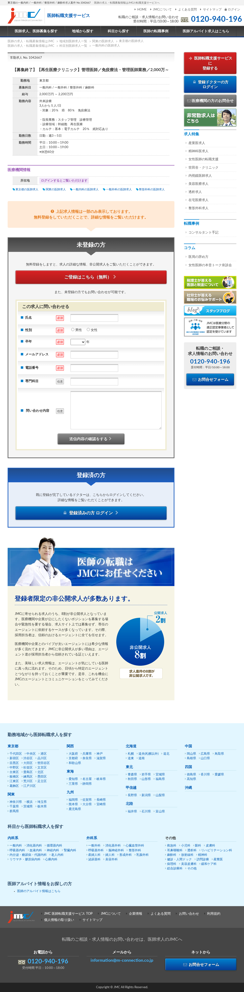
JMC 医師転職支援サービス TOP (68, 913)
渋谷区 (28, 758)
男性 (78, 330)
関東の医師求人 (56, 189)
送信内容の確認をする (88, 439)
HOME (142, 9)
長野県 (132, 795)
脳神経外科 (116, 850)
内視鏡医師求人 (200, 175)
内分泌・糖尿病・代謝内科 (28, 855)
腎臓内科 (70, 850)
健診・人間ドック (179, 859)
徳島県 (191, 774)
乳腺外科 (142, 855)
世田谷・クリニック (203, 167)
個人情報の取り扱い (59, 920)
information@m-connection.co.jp (122, 960)
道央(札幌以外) (148, 753)
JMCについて (162, 9)
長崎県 (101, 799)
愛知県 (73, 779)
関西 (70, 746)
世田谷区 (43, 763)
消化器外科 (113, 845)
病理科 (171, 864)
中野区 (14, 767)
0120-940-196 (216, 19)
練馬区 (28, 776)
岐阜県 (101, 779)
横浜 (29, 802)
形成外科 (125, 855)
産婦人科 (94, 855)
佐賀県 (87, 799)
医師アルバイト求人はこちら (206, 31)
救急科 (171, 845)
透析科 (192, 850)
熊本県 (73, 804)
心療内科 (51, 859)
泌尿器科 (94, 859)
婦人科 (110, 855)
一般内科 (16, 845)
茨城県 (28, 806)
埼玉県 (42, 802)
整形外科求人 (198, 208)
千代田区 (16, 753)
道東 (131, 758)
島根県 (191, 758)
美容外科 (111, 859)
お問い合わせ (189, 913)
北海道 (131, 746)
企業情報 (135, 913)
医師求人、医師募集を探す (36, 31)
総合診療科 (175, 868)
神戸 (100, 753)
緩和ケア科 (209, 864)
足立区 (42, 781)
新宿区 (14, 758)
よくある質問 (187, 9)
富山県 (160, 811)
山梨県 (160, 795)
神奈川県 (16, 802)
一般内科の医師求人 (86, 189)
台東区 (14, 772)
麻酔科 (171, 855)
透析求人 (195, 192)
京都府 (73, 758)
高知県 (191, 779)
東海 (70, 771)
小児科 (185, 845)
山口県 (205, 758)
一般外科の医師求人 (119, 189)
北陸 (129, 803)
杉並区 (28, 767)
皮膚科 (210, 845)
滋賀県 (101, 758)
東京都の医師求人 (26, 189)
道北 (166, 753)
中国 (188, 746)
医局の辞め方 (198, 257)
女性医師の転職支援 (203, 159)
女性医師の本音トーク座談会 (210, 265)
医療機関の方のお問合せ (213, 101)
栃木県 (42, 806)
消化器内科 (34, 845)
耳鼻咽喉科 (175, 850)
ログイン (234, 9)
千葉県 (14, 806)
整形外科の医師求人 (152, 189)
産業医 (218, 859)
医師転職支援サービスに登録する (212, 63)
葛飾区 (14, 786)
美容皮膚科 (189, 864)
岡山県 (191, 753)
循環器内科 (54, 845)
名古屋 (87, 779)
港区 (44, 753)
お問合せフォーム (213, 379)
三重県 (73, 783)
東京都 (13, 746)
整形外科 (135, 850)
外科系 (91, 838)
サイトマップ (212, 9)
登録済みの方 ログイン (91, 513)
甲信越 (131, 787)
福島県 (160, 779)
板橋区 (14, 776)
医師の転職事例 (155, 31)
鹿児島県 (75, 809)
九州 (70, 792)
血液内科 (36, 850)
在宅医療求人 (198, 200)
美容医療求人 (198, 184)
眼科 (198, 845)
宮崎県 (101, 804)
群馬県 (14, 811)
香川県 (205, 774)
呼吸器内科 (17, 850)
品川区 (42, 758)
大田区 (28, 763)
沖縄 (188, 787)
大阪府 (73, 753)
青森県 (132, 774)
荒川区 (28, 781)
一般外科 (94, 845)
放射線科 (187, 855)
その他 (192, 868)
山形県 (146, 779)
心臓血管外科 (135, 845)
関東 (11, 794)
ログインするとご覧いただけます (64, 180)
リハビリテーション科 (216, 850)
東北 (129, 767)
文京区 (42, 767)
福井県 (132, 811)
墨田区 (42, 776)
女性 (94, 330)
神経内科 (53, 850)
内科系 (13, 838)
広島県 (205, 753)
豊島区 (28, 772)
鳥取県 (219, 753)
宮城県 (160, 774)
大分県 (87, 804)
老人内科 (57, 855)
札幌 (131, 753)
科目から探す (118, 31)
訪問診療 (203, 859)
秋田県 (132, 779)
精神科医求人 (198, 151)
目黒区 (14, 763)
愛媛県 (219, 774)
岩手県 (146, 774)
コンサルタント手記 (203, 232)
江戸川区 (29, 786)
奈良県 (87, 758)
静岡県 (87, 783)
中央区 (31, 753)
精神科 (202, 855)
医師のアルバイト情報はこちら (39, 891)
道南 (141, 758)
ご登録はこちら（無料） (88, 277)
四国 (188, 767)
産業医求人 (196, 143)
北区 (40, 772)
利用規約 (213, 913)
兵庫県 (87, 753)
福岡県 (73, 799)
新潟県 (146, 795)
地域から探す (82, 31)
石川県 (146, 811)
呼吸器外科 (96, 850)
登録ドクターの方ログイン (213, 84)
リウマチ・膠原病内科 (25, 859)
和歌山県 (75, 763)
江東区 (14, 781)
